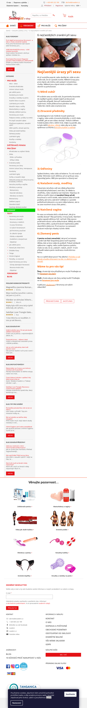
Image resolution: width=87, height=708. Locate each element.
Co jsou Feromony (16, 225)
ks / (63, 655)
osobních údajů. (44, 603)
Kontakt (50, 618)
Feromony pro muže (16, 115)
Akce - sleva (13, 84)
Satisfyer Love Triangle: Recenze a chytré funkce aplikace (17, 387)
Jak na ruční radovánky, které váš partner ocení (17, 348)
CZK (77, 6)
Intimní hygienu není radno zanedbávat (19, 426)
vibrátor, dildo (53, 125)
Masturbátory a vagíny (17, 109)
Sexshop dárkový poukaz (18, 207)
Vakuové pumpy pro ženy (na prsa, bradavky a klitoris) (21, 181)
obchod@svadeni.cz (16, 619)
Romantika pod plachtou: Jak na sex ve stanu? (19, 408)
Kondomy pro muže (16, 95)
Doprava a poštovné (56, 626)
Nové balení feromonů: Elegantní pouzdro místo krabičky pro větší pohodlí (19, 59)
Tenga (11, 253)
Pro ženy (11, 148)
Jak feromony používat (17, 231)
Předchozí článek (52, 301)
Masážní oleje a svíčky (17, 106)
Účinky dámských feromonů (19, 265)
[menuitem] (11, 25)
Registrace (59, 6)
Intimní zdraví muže (16, 89)
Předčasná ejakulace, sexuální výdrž (20, 124)
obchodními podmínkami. (16, 603)
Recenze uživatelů (16, 219)
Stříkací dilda (14, 160)
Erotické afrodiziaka (16, 86)
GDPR (48, 697)
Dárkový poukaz (14, 134)
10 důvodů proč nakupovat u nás (23, 658)
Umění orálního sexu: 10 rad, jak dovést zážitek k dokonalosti (19, 331)
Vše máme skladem (55, 640)
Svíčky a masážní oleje (17, 177)
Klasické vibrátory (16, 193)
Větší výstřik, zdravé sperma (19, 128)
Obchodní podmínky (56, 629)
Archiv (10, 69)
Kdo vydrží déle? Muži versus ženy (17, 455)
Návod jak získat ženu (17, 248)
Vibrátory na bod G (16, 196)
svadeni (12, 628)
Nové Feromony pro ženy (18, 262)
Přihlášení (47, 6)
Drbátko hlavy (14, 250)
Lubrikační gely (14, 136)
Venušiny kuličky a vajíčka (18, 184)
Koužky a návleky (15, 139)
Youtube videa (14, 634)
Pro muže (12, 80)
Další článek (67, 301)
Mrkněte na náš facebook (18, 625)
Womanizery (14, 190)
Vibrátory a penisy (15, 187)
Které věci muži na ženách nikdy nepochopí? (16, 464)
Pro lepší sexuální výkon (17, 121)
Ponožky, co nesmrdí (16, 259)
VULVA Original (14, 256)
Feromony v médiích (17, 222)
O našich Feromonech (17, 228)
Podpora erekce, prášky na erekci (21, 118)
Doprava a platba (20, 2)
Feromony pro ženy (16, 166)
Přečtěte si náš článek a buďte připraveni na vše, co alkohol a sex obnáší (58, 259)
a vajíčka (71, 127)
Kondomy (12, 142)
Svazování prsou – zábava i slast (17, 339)
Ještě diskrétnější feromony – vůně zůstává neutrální (17, 50)
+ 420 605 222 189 (15, 622)
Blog (9, 276)
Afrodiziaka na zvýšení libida (19, 151)
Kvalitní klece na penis (17, 101)
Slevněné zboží (14, 204)
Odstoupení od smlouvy (58, 633)
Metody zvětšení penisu (17, 112)
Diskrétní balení (12, 6)
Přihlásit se (12, 608)
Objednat (13, 242)
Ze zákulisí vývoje (16, 233)
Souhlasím (70, 694)
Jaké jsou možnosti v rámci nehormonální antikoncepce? (16, 446)
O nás (9, 2)
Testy (9, 213)
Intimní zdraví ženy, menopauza (20, 168)
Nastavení (16, 703)
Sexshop (11, 210)
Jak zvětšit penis (15, 92)
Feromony (12, 273)
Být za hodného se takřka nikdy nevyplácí (16, 418)
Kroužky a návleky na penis (18, 98)
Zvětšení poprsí (14, 201)
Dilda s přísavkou (16, 157)
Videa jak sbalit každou (17, 131)
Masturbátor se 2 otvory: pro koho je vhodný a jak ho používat (18, 369)
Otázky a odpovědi (16, 236)
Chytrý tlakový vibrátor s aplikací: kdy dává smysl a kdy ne (18, 378)
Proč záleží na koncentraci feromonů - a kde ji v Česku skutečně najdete (19, 41)
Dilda (11, 154)
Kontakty (24, 6)
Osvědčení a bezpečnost (18, 239)
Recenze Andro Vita (17, 267)
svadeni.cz (13, 631)
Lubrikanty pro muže (16, 104)
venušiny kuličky (61, 127)
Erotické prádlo (14, 163)
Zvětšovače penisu (16, 145)
